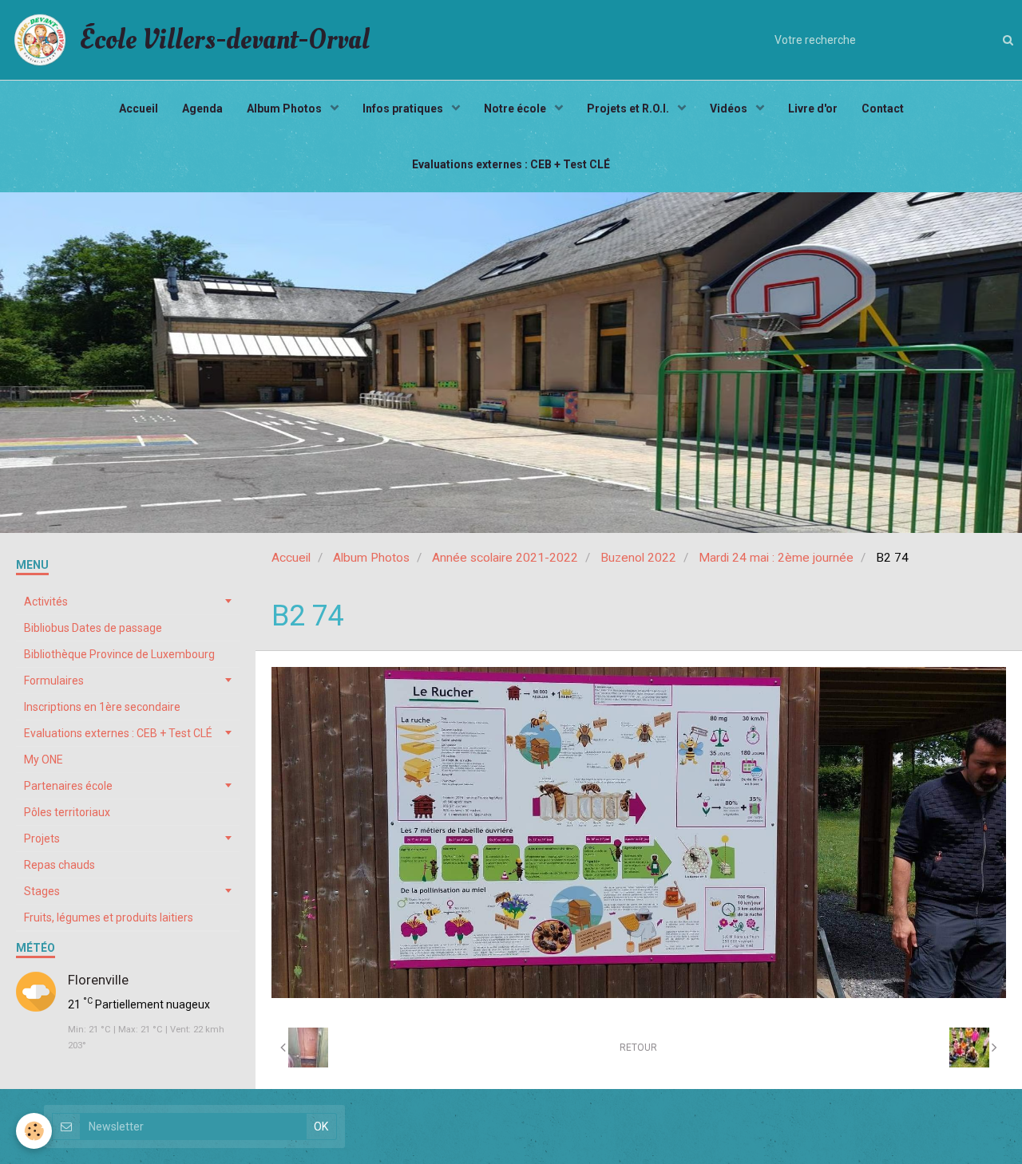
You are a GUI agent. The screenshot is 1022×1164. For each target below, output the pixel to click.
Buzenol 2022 (638, 557)
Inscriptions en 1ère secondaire (102, 706)
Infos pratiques (404, 108)
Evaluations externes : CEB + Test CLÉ (511, 164)
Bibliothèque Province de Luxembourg (119, 654)
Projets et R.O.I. (629, 108)
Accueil (138, 108)
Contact (883, 108)
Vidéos (730, 108)
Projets (42, 838)
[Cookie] (34, 1131)
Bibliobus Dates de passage (93, 627)
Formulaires (54, 680)
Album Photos (285, 108)
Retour (638, 1047)
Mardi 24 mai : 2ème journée (776, 557)
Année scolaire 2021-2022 (505, 557)
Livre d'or (813, 108)
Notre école (516, 108)
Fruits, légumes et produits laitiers (108, 917)
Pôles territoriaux (67, 812)
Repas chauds (59, 864)
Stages (42, 891)
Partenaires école (68, 785)
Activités (46, 601)
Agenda (202, 108)
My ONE (43, 759)
